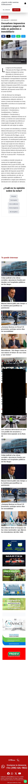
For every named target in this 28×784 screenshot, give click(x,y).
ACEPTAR (16, 9)
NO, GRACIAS (6, 9)
